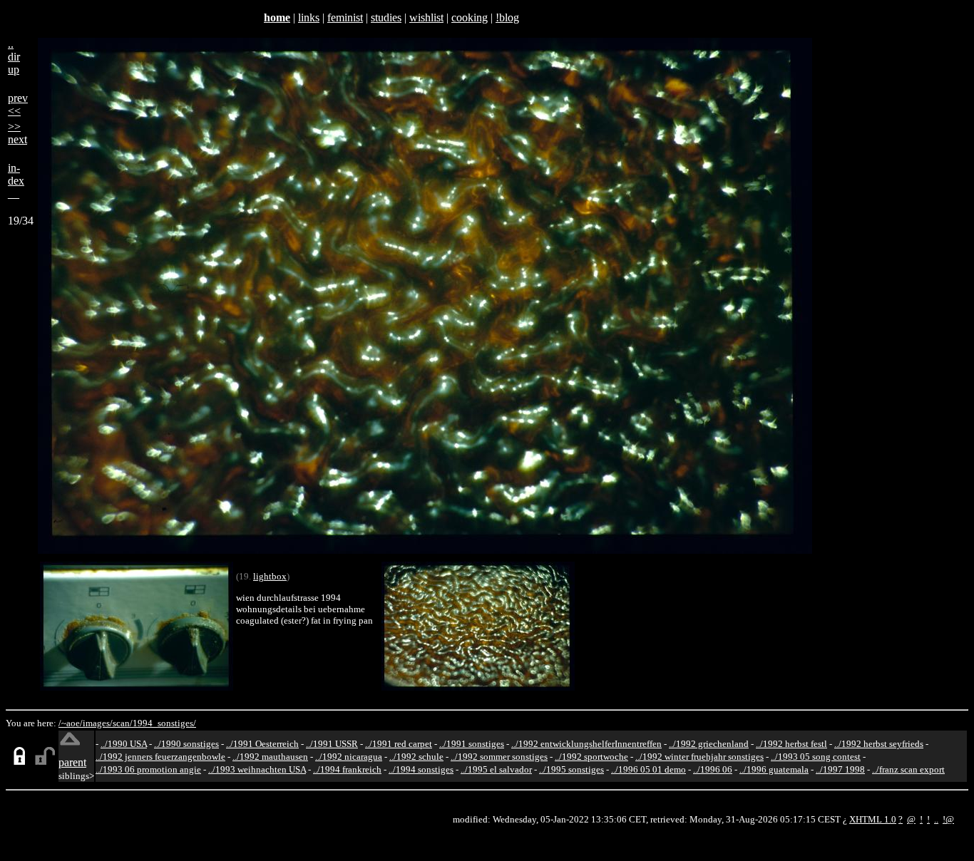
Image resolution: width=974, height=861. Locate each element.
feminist (345, 17)
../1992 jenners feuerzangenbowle (160, 756)
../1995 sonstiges (571, 769)
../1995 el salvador (496, 769)
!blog (507, 17)
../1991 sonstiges (471, 743)
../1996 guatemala (774, 769)
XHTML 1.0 (872, 819)
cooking (469, 17)
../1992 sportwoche (591, 756)
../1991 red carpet (398, 743)
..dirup (14, 57)
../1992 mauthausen (270, 756)
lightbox (270, 576)
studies (386, 17)
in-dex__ (16, 181)
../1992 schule (416, 756)
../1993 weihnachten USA (257, 769)
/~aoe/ (70, 723)
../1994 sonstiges (421, 769)
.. (936, 819)
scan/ (123, 723)
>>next (17, 132)
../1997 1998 (840, 769)
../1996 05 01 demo (648, 769)
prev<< (18, 104)
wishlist (426, 17)
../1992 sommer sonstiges (499, 756)
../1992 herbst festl (791, 743)
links (308, 17)
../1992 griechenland (709, 743)
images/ (98, 723)
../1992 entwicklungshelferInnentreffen (586, 743)
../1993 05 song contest (816, 756)
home (277, 17)
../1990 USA (124, 743)
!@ (948, 819)
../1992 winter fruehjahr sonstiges (699, 756)
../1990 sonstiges (186, 743)
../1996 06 (712, 769)
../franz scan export (908, 769)
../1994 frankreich (347, 769)
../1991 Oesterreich (262, 743)
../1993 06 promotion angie (148, 769)
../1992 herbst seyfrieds (878, 743)
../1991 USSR (332, 743)
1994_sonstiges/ (164, 723)
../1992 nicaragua (348, 756)
